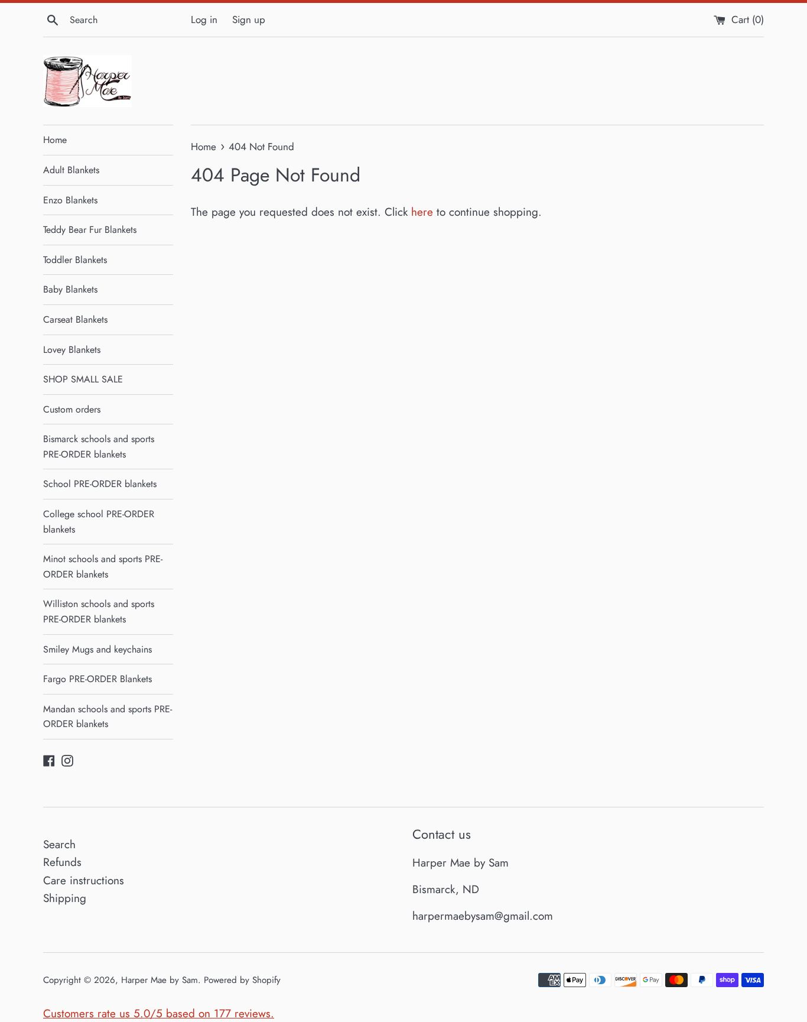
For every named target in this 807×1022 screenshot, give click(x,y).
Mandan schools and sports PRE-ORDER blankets (107, 716)
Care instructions (83, 880)
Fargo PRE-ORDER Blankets (97, 679)
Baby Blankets (70, 289)
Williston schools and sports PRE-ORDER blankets (98, 611)
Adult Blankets (71, 170)
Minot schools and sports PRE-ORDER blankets (102, 566)
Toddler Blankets (75, 260)
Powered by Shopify (242, 980)
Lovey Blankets (71, 349)
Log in (204, 19)
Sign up (248, 19)
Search (59, 844)
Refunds (62, 862)
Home (55, 140)
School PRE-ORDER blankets (100, 484)
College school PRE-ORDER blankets (98, 521)
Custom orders (71, 409)
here (422, 212)
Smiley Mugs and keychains (97, 649)
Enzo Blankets (70, 200)
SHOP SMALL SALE (83, 379)
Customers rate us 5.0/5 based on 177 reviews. (158, 1013)
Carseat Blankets (75, 319)
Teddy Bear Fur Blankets (89, 229)
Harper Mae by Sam (159, 980)
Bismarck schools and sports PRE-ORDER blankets (98, 446)
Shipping (64, 898)
